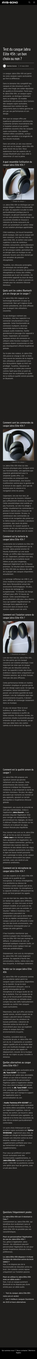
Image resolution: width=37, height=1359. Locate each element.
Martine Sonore (12, 66)
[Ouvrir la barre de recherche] (29, 2)
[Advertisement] (18, 26)
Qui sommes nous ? (8, 1350)
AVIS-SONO (10, 2)
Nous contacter (22, 1350)
